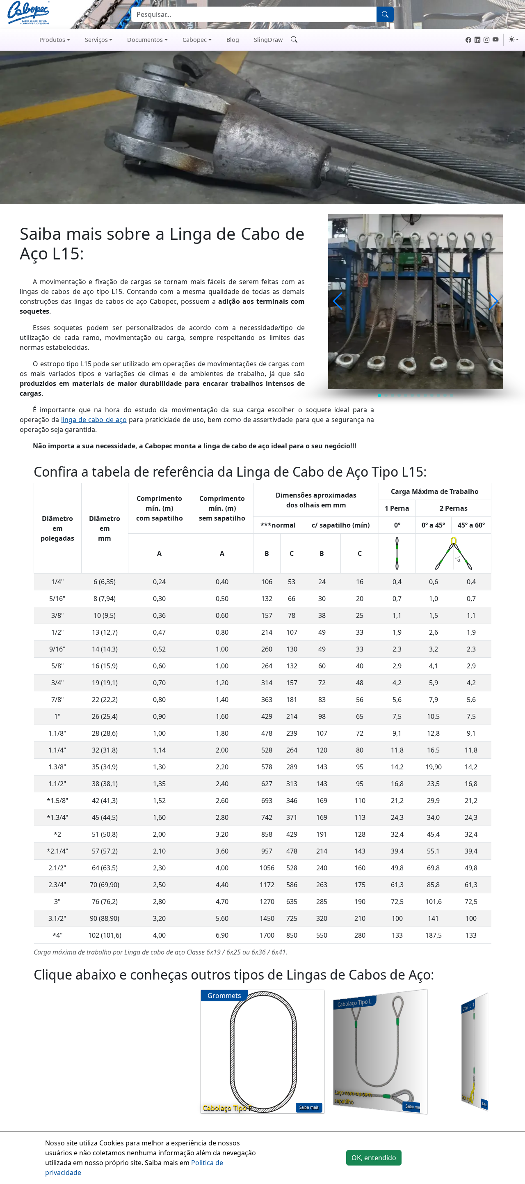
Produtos (52, 40)
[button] (337, 301)
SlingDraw (268, 40)
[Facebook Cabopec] (468, 40)
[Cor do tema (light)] (513, 39)
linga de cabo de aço (93, 419)
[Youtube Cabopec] (495, 40)
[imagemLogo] (28, 13)
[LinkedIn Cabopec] (477, 40)
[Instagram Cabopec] (486, 40)
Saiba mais (309, 1107)
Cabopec (195, 40)
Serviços (96, 40)
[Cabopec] (15, 40)
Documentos (145, 40)
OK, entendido (374, 1157)
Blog (232, 40)
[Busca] (385, 14)
